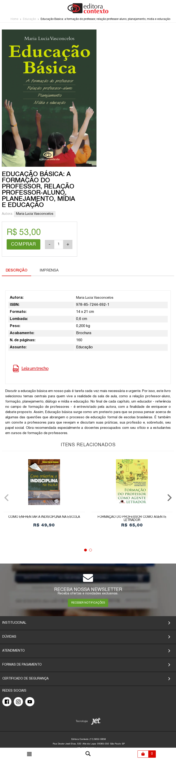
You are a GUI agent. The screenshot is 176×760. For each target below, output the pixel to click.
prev (6, 497)
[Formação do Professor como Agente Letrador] (132, 482)
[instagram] (18, 701)
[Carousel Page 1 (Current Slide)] (85, 550)
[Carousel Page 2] (90, 550)
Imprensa (49, 270)
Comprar (23, 244)
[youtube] (29, 701)
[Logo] (88, 12)
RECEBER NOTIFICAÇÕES (88, 603)
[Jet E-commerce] (88, 722)
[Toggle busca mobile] (29, 754)
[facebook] (6, 701)
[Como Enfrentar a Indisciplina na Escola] (44, 482)
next (169, 497)
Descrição (16, 270)
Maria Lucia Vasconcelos (34, 213)
